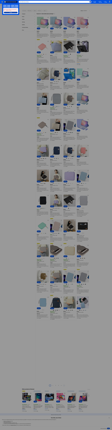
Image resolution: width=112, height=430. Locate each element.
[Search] (90, 2)
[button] (100, 2)
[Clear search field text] (88, 2)
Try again (10, 12)
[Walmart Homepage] (2, 2)
